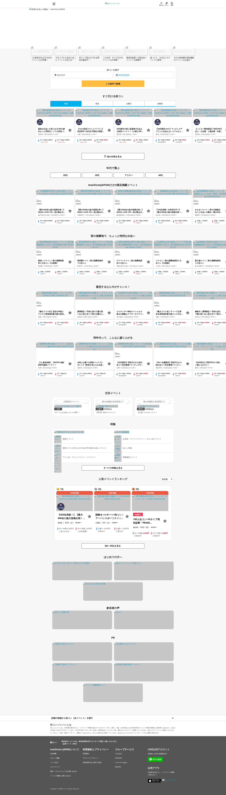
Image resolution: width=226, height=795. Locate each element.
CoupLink (118, 753)
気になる (161, 5)
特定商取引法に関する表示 (92, 762)
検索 (172, 5)
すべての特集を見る (113, 467)
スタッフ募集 (55, 758)
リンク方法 (54, 762)
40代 (160, 175)
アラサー (129, 175)
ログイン (167, 5)
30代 (97, 175)
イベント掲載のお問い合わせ (60, 776)
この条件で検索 (113, 83)
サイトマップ (55, 767)
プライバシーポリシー (90, 758)
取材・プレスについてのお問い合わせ (63, 771)
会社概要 (53, 753)
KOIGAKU (118, 758)
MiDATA (118, 767)
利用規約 (86, 753)
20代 (65, 175)
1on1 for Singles (121, 762)
